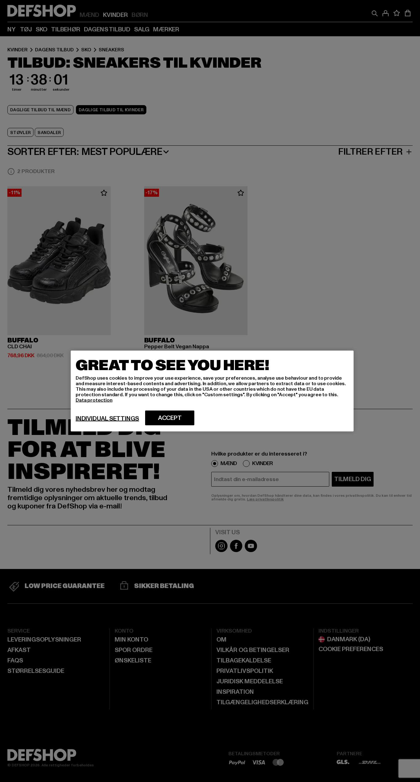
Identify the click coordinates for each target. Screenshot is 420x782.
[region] (212, 391)
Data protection (94, 400)
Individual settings (107, 418)
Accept (170, 418)
